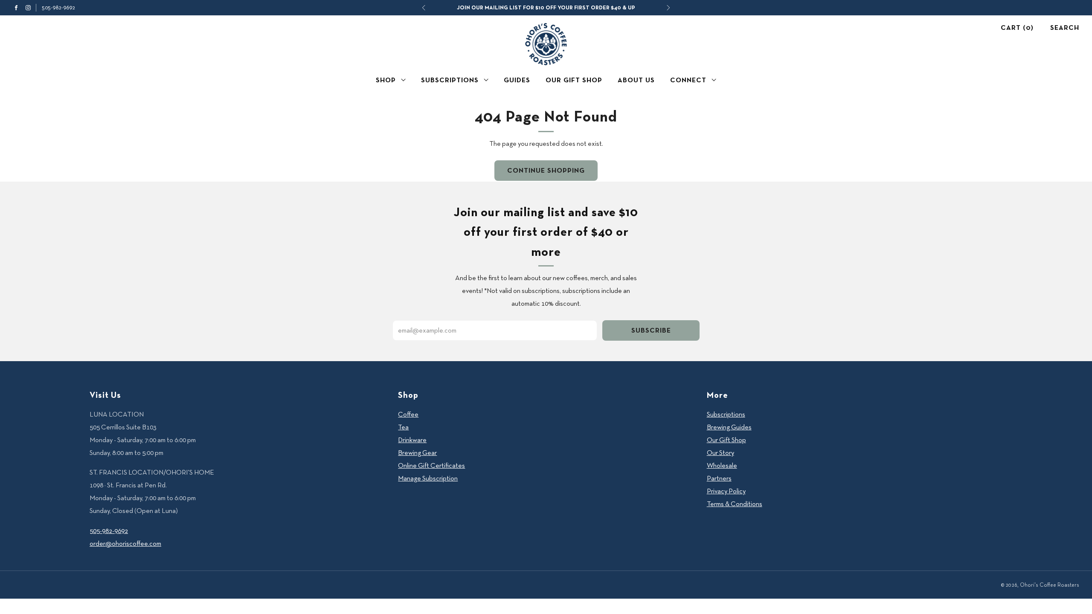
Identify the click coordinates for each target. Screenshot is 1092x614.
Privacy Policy (726, 491)
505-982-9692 (58, 7)
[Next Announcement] (668, 7)
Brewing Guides (729, 427)
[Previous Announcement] (423, 7)
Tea (403, 427)
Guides (517, 80)
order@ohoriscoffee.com (125, 543)
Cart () (1017, 27)
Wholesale (722, 465)
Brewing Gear (417, 453)
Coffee (408, 414)
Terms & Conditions (734, 504)
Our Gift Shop (574, 80)
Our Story (720, 453)
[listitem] (546, 7)
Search (1064, 27)
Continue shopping (546, 170)
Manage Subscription (428, 478)
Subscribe (651, 330)
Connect (688, 80)
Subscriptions (450, 80)
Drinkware (412, 440)
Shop (386, 80)
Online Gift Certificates (431, 465)
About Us (636, 80)
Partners (719, 478)
